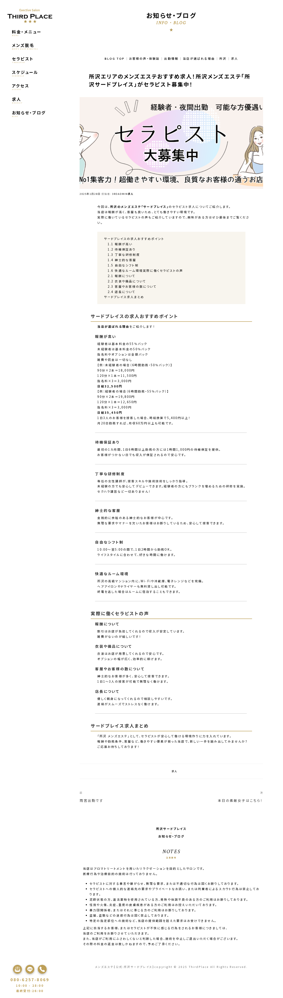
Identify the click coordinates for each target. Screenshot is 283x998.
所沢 (222, 58)
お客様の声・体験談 (144, 58)
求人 (234, 58)
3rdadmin (120, 193)
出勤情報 (171, 58)
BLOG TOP (115, 58)
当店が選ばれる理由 (199, 58)
